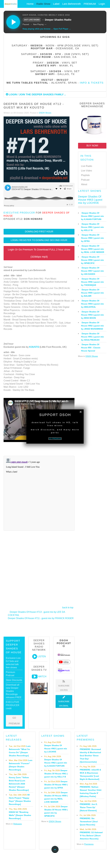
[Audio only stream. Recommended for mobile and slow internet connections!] (34, 656)
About (84, 184)
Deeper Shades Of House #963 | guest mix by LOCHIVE (90, 199)
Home (30, 3)
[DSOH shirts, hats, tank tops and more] (92, 124)
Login (102, 3)
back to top (67, 607)
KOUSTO (34, 347)
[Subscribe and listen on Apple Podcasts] (64, 654)
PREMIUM (90, 3)
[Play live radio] (13, 22)
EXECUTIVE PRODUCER (19, 212)
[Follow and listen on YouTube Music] (63, 662)
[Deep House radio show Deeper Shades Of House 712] (36, 149)
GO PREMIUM (14, 721)
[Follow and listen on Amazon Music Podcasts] (64, 670)
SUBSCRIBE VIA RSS (63, 688)
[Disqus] (39, 493)
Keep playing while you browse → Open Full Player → (47, 29)
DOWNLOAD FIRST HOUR (39, 231)
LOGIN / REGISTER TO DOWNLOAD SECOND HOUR (39, 240)
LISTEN (42, 656)
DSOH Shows (45, 113)
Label (56, 3)
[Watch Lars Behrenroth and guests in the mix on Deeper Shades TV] (35, 676)
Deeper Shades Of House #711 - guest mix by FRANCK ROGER (41, 618)
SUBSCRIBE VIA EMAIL (63, 703)
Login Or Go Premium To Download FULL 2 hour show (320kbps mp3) (39, 253)
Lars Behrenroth (71, 3)
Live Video (86, 170)
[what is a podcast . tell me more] (64, 646)
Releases (17, 824)
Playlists (85, 175)
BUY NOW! (92, 145)
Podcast (85, 180)
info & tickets (92, 82)
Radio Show (43, 3)
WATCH (42, 676)
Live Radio (86, 166)
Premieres (89, 844)
